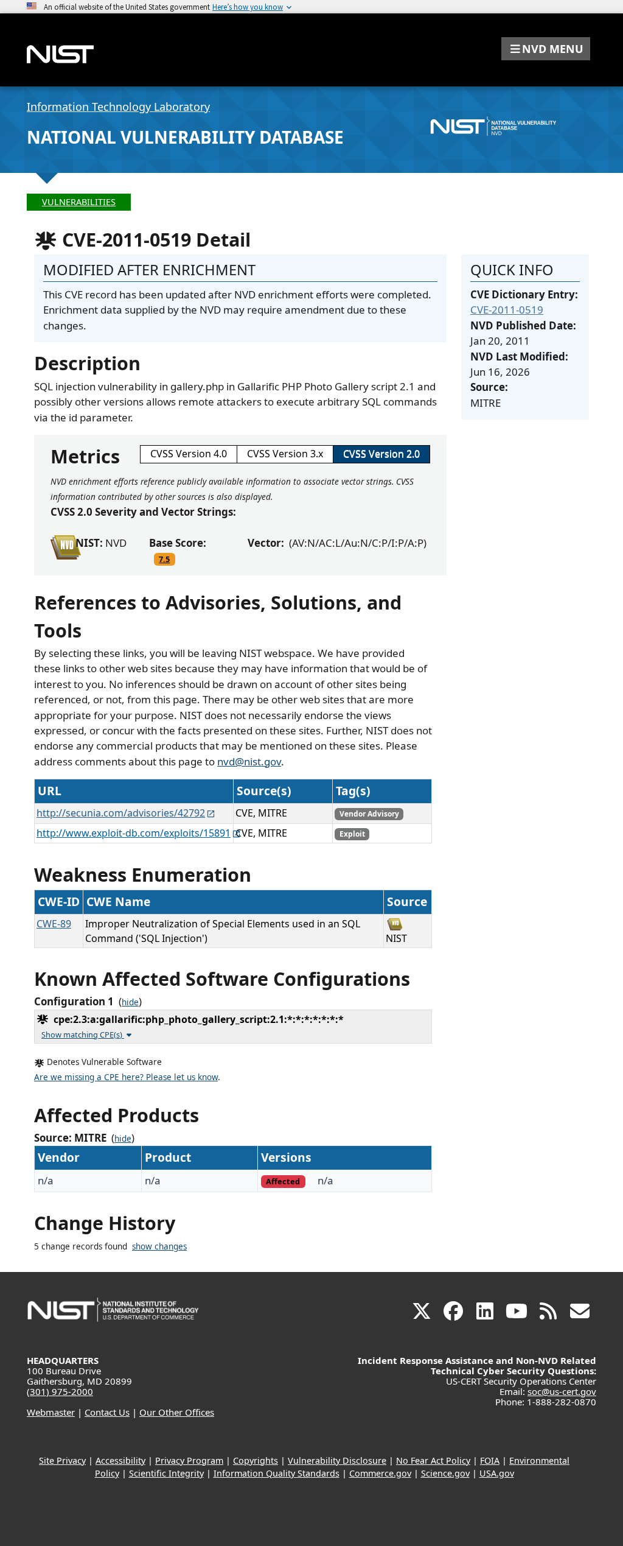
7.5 (164, 558)
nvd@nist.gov (249, 761)
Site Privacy (62, 1460)
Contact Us (107, 1412)
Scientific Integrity (166, 1473)
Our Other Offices (176, 1412)
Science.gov (445, 1473)
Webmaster (51, 1412)
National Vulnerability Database (185, 137)
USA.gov (496, 1473)
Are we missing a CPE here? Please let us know (126, 1077)
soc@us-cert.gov (561, 1391)
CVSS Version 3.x (285, 453)
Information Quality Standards (276, 1473)
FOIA (489, 1460)
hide (130, 1002)
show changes (159, 1246)
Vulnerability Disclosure (337, 1460)
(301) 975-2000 (60, 1391)
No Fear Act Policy (433, 1460)
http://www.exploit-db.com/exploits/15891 (134, 833)
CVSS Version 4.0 (188, 453)
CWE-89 (54, 923)
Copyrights (255, 1460)
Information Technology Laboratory (118, 106)
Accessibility (120, 1460)
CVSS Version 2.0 (381, 453)
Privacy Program (189, 1460)
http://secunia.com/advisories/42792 (121, 813)
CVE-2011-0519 (506, 310)
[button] (545, 48)
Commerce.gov (380, 1473)
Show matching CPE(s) (82, 1034)
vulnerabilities (79, 202)
